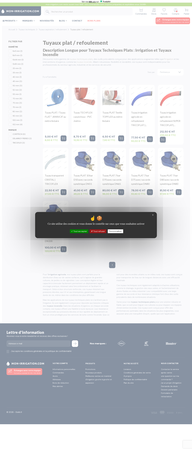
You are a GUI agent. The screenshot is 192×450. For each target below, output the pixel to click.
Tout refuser (99, 231)
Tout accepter (80, 231)
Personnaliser (115, 231)
